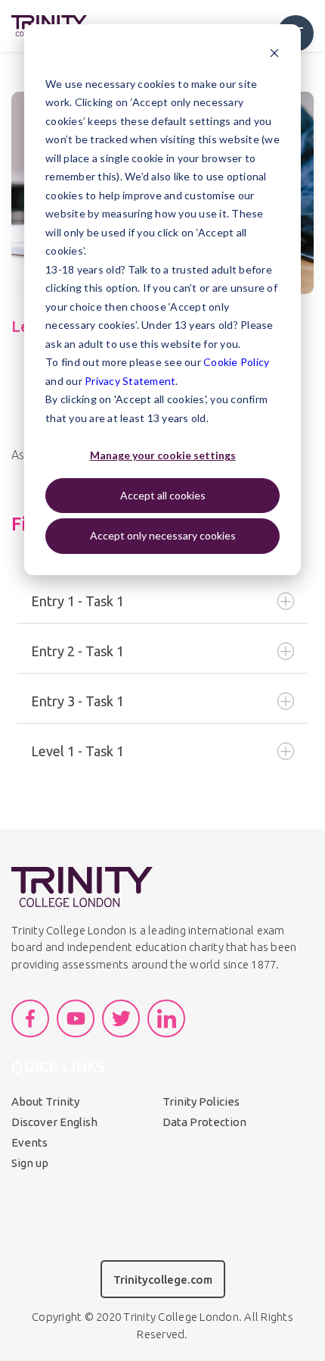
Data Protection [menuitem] (204, 1121)
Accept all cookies (163, 495)
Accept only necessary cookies (163, 535)
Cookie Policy (236, 361)
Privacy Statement (130, 380)
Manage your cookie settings (163, 455)
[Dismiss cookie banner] (274, 54)
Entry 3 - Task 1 (77, 701)
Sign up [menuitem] (29, 1162)
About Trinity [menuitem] (45, 1101)
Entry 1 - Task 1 (77, 601)
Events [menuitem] (29, 1142)
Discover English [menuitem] (54, 1121)
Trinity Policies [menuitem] (201, 1101)
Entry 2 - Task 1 (77, 651)
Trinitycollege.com (162, 1279)
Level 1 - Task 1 (77, 751)
